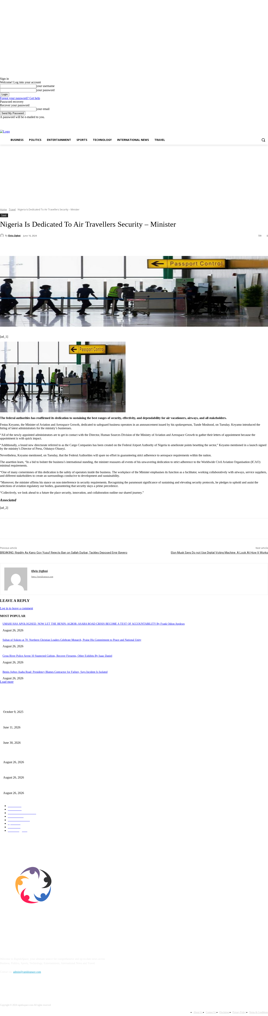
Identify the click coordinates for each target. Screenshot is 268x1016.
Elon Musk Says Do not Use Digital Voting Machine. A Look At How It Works (219, 552)
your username (45, 86)
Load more (7, 681)
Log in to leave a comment (16, 608)
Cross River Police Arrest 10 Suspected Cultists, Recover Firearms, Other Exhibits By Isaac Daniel (57, 655)
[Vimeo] (260, 121)
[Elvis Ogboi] (2, 235)
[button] (263, 140)
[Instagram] (249, 121)
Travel (12, 209)
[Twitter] (255, 121)
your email (42, 109)
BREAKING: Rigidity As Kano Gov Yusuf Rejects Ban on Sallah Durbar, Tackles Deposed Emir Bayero (63, 552)
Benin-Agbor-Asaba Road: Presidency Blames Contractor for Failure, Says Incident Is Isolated (55, 671)
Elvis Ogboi (14, 235)
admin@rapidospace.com (27, 971)
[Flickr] (24, 990)
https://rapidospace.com (42, 576)
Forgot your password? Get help (20, 98)
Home (3, 209)
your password (45, 90)
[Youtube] (265, 121)
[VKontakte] (44, 990)
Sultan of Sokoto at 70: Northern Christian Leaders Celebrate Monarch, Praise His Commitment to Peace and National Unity (72, 639)
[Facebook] (244, 121)
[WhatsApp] (78, 246)
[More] (92, 246)
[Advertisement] (134, 174)
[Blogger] (4, 990)
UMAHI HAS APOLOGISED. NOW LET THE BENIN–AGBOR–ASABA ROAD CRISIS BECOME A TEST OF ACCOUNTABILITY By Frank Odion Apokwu (94, 623)
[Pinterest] (64, 246)
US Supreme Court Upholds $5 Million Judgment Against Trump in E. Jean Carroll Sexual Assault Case (61, 736)
